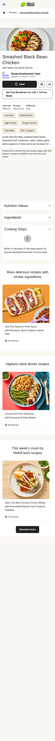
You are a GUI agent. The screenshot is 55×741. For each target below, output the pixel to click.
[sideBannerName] (28, 180)
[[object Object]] (42, 84)
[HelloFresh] (27, 4)
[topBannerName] (27, 22)
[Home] (4, 13)
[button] (27, 217)
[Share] (49, 84)
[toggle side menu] (4, 4)
